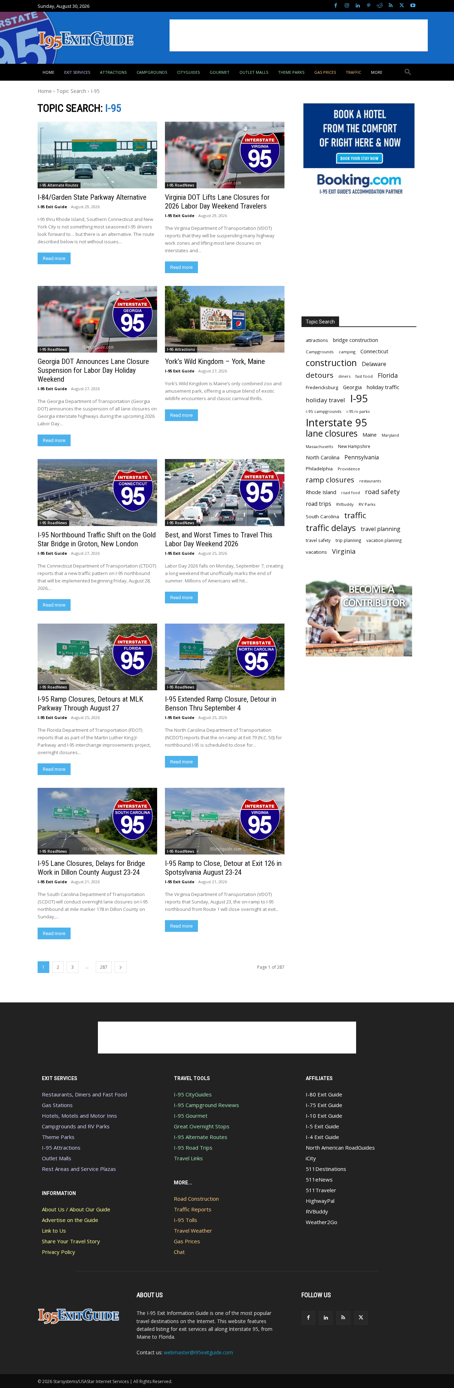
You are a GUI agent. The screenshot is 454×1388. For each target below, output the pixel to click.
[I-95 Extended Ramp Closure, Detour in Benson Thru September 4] (224, 657)
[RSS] (390, 6)
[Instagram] (346, 6)
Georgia (352, 387)
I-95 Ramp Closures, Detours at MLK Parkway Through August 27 (90, 703)
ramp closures (330, 479)
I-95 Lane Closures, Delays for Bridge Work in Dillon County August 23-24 (91, 868)
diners (344, 376)
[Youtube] (412, 6)
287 (103, 967)
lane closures (332, 433)
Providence (349, 468)
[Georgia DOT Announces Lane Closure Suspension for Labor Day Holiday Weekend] (97, 319)
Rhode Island (321, 492)
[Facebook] (335, 6)
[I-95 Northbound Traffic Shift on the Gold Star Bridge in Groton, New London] (97, 492)
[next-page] (121, 967)
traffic (355, 515)
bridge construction (355, 340)
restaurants (370, 480)
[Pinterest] (368, 6)
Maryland (390, 435)
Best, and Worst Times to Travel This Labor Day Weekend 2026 (218, 539)
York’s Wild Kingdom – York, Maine (215, 361)
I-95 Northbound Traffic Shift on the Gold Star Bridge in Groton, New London (97, 539)
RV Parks (367, 504)
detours (319, 375)
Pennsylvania (361, 457)
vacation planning (384, 540)
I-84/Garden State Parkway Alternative (92, 197)
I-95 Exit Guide (52, 206)
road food (350, 492)
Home (45, 91)
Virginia (343, 551)
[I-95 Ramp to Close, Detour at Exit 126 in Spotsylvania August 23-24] (224, 821)
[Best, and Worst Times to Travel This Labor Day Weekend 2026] (224, 492)
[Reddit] (379, 6)
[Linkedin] (357, 6)
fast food (364, 376)
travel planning (380, 529)
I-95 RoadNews (180, 185)
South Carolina (322, 516)
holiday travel (325, 400)
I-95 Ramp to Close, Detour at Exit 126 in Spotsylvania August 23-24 (223, 868)
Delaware (374, 364)
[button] (407, 72)
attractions (317, 340)
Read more (54, 258)
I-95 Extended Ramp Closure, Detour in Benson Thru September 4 (220, 703)
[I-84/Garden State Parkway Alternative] (97, 155)
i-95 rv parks (358, 411)
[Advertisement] (299, 35)
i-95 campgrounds (324, 411)
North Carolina (322, 457)
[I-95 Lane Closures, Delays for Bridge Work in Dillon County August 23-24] (97, 821)
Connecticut (374, 351)
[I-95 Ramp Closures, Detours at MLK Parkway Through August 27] (97, 657)
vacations (316, 552)
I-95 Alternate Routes (59, 185)
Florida (388, 375)
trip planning (348, 540)
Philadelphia (319, 468)
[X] (401, 6)
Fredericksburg (322, 387)
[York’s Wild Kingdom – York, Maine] (224, 319)
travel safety (318, 540)
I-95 (359, 398)
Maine (369, 434)
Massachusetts (319, 446)
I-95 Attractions (181, 349)
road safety (382, 492)
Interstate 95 (336, 422)
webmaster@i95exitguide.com (198, 1352)
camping (347, 351)
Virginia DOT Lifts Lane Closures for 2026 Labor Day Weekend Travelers (217, 201)
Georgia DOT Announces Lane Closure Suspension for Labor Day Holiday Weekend (93, 370)
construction (331, 362)
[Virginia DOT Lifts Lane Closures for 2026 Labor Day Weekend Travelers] (224, 155)
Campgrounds (320, 351)
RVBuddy (345, 504)
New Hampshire (354, 446)
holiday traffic (383, 387)
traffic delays (331, 527)
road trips (318, 504)
